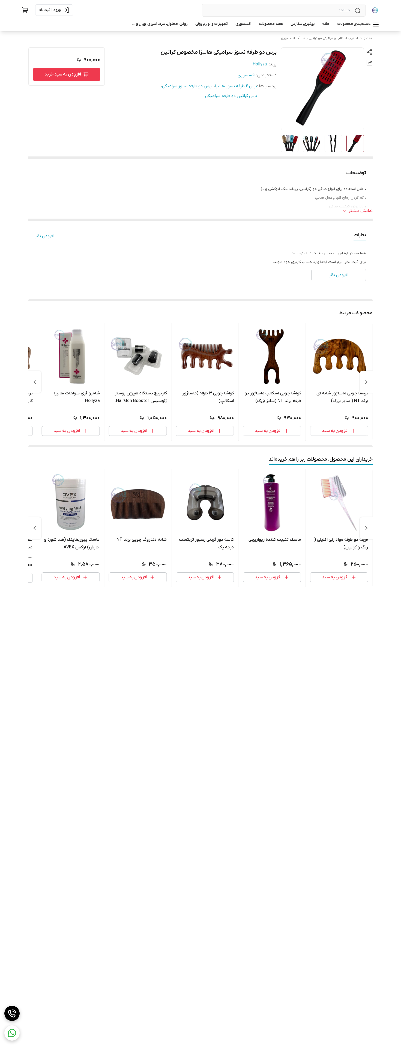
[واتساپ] (12, 1033)
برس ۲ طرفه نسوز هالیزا (236, 86)
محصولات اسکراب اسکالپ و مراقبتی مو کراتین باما (338, 38)
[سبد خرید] (25, 10)
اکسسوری (288, 38)
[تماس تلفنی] (12, 1013)
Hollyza (260, 64)
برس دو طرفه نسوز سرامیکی (187, 86)
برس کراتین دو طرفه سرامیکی (231, 96)
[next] (34, 382)
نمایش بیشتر (361, 211)
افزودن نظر (44, 236)
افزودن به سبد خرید (62, 74)
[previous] (366, 382)
